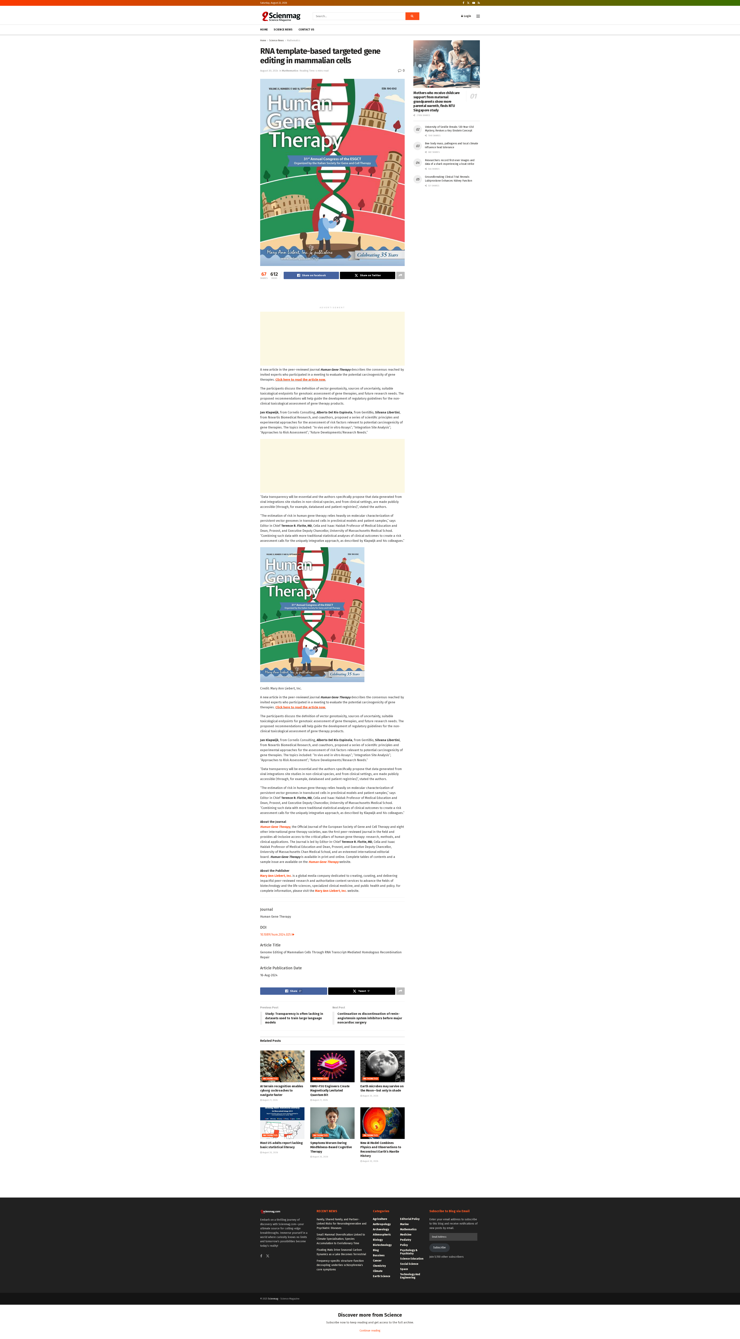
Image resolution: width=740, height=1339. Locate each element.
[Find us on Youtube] (473, 3)
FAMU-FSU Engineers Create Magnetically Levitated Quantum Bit (330, 1090)
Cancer (377, 1260)
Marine (404, 1224)
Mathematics (293, 40)
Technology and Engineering (410, 1276)
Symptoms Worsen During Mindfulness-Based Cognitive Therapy (331, 1147)
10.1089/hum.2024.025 (276, 934)
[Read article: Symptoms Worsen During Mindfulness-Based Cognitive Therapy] (332, 1123)
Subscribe (439, 1247)
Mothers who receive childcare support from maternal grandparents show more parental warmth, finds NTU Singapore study (436, 101)
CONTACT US (306, 29)
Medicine (405, 1234)
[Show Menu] (478, 16)
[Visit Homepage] (281, 16)
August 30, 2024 (269, 70)
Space (404, 1269)
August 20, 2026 (370, 1096)
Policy (404, 1245)
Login (467, 16)
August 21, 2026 (270, 1100)
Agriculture (380, 1219)
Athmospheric (382, 1234)
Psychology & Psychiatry (409, 1252)
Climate (378, 1271)
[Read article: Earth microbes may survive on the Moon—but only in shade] (382, 1066)
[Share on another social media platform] (400, 275)
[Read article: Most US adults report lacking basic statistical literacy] (282, 1123)
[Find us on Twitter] (468, 3)
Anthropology (382, 1224)
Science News (276, 40)
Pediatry (405, 1239)
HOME (264, 29)
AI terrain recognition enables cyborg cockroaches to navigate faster (281, 1090)
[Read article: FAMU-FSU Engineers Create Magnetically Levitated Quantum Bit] (332, 1066)
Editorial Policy (410, 1219)
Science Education (411, 1258)
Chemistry (379, 1265)
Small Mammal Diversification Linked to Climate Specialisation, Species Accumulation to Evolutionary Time (341, 1239)
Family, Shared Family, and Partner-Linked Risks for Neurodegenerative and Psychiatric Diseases (341, 1224)
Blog (376, 1250)
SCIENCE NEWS (283, 29)
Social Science (409, 1264)
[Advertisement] (332, 294)
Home (263, 40)
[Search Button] (412, 16)
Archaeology (381, 1229)
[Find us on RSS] (479, 3)
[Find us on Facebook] (463, 3)
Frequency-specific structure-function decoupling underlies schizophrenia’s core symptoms (340, 1265)
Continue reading (370, 1330)
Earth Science (381, 1276)
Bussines (379, 1255)
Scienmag (273, 1298)
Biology (378, 1239)
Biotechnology (382, 1245)
